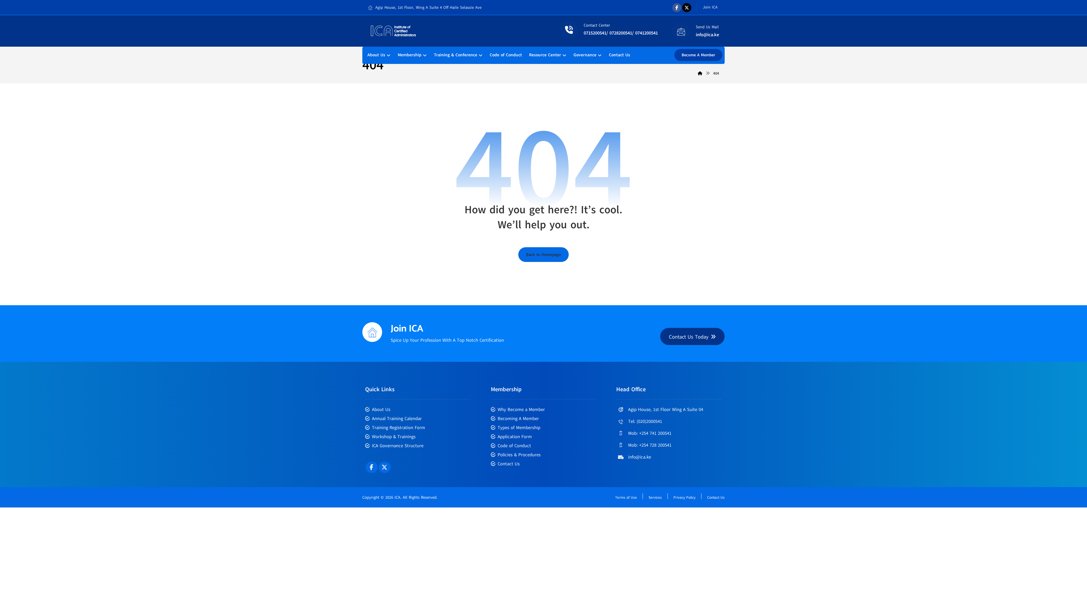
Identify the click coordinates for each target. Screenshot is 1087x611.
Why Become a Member (521, 409)
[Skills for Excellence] (393, 31)
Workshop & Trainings (394, 437)
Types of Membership (519, 428)
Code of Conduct (514, 446)
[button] (676, 7)
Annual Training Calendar (397, 419)
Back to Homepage (543, 254)
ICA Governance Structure (397, 446)
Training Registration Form (398, 428)
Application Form (515, 437)
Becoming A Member (518, 419)
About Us (381, 409)
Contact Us (509, 464)
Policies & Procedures (519, 455)
